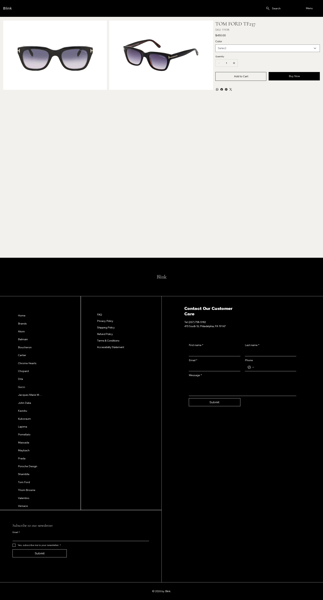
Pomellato (24, 434)
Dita (20, 379)
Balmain (23, 339)
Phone (249, 360)
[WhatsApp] (217, 89)
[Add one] (234, 63)
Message (195, 375)
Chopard (23, 371)
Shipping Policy (106, 327)
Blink (7, 8)
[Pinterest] (226, 89)
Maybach (24, 450)
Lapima (22, 426)
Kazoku (22, 410)
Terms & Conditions (108, 340)
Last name (252, 345)
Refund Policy (105, 334)
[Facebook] (222, 89)
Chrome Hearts (27, 363)
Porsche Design (27, 466)
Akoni (21, 331)
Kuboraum (24, 418)
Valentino (23, 498)
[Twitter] (231, 89)
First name (196, 345)
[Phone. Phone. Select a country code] (251, 367)
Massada (23, 442)
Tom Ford (24, 482)
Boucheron (25, 347)
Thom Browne (26, 490)
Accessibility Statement (110, 347)
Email (193, 360)
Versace (23, 506)
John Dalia (24, 403)
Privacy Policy (105, 321)
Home (21, 315)
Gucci (21, 387)
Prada (21, 458)
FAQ (99, 314)
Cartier (22, 355)
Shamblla (23, 474)
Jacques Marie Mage (30, 395)
